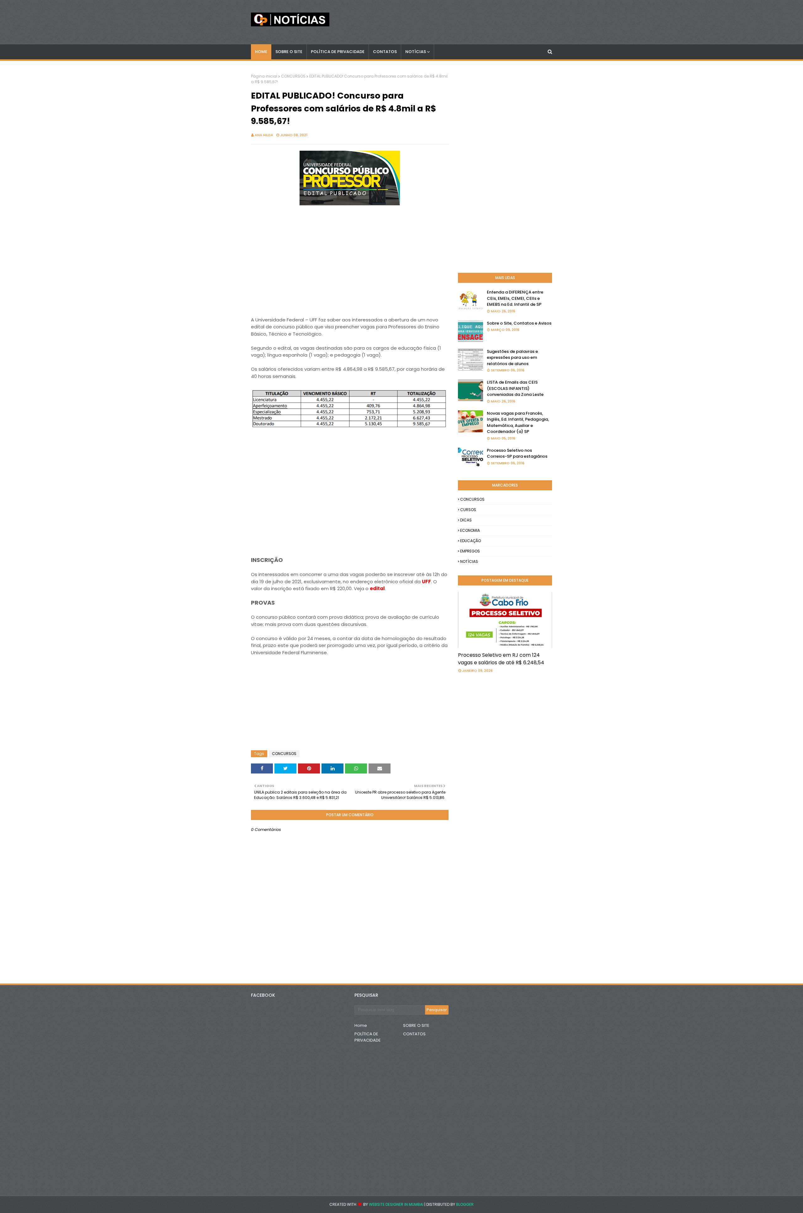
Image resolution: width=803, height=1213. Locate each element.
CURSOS (468, 509)
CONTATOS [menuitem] (385, 52)
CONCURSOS (293, 76)
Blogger (465, 1204)
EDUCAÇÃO (470, 540)
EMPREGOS (470, 551)
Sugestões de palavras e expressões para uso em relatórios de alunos (512, 357)
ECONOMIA (470, 530)
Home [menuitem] (261, 52)
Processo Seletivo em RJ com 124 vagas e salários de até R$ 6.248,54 (501, 658)
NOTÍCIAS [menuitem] (415, 52)
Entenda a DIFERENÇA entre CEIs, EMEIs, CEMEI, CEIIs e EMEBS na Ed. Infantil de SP (515, 298)
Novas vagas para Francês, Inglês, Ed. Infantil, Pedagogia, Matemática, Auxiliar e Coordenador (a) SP (518, 422)
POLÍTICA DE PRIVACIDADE (367, 1037)
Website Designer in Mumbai (396, 1204)
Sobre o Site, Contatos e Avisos (519, 323)
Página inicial (264, 76)
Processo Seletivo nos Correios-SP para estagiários (517, 453)
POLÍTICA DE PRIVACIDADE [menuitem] (337, 52)
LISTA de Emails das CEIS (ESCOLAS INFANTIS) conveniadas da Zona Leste (515, 388)
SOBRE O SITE (416, 1025)
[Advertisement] (350, 265)
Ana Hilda (264, 134)
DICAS (466, 520)
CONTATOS (414, 1034)
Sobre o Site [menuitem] (288, 52)
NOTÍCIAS (469, 561)
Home (360, 1025)
